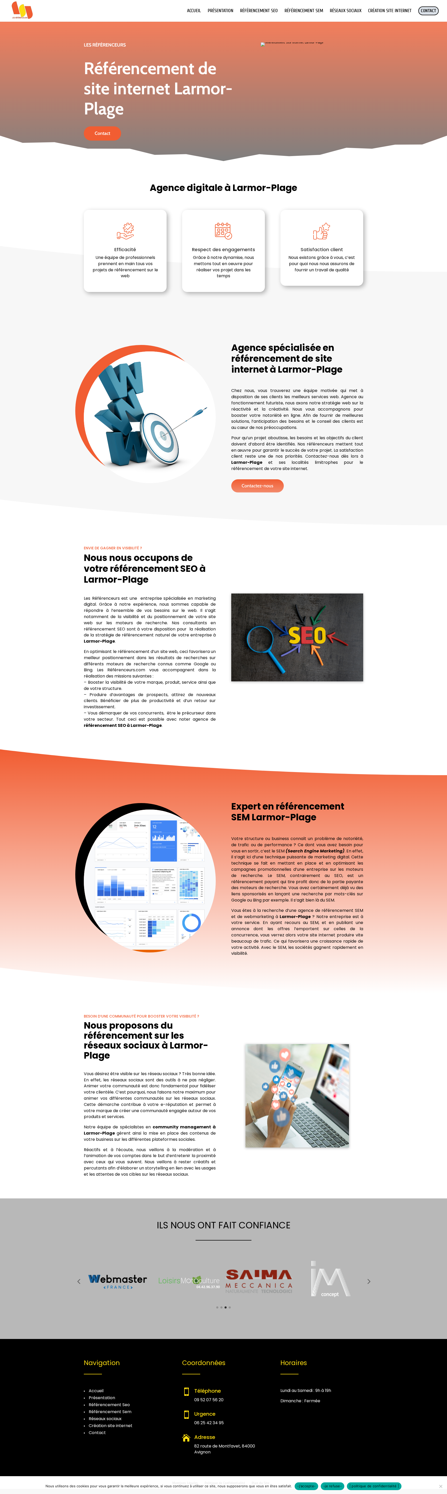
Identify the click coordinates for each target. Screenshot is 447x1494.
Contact (102, 133)
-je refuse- (332, 1486)
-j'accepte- (306, 1486)
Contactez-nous (257, 486)
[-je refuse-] (440, 1486)
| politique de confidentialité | (374, 1486)
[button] (78, 1281)
